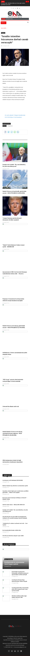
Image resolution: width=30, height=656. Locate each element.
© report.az (10, 126)
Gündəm (3, 32)
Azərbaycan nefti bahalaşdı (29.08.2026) (13, 480)
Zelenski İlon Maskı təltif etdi (11, 406)
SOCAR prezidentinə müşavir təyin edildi (13, 535)
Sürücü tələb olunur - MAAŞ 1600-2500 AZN (14, 504)
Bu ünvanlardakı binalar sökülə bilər (12, 530)
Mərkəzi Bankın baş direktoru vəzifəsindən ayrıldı (15, 485)
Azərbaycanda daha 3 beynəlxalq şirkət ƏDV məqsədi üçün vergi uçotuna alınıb (20, 589)
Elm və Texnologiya (8, 559)
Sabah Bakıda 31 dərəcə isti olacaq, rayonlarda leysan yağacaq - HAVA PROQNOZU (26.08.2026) (12, 433)
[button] (26, 1)
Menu (3, 22)
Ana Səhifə (3, 28)
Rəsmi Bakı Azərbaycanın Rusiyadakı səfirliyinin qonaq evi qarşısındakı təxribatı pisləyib (20, 573)
